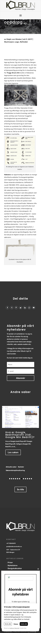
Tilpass (15, 624)
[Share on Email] (33, 307)
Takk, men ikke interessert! (20, 632)
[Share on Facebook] (7, 307)
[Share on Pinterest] (16, 307)
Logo (17, 42)
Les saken (13, 452)
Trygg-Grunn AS (13, 73)
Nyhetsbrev (12, 565)
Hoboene (7, 175)
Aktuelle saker (11, 467)
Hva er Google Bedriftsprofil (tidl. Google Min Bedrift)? (20, 435)
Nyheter (21, 467)
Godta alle (24, 624)
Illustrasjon (9, 42)
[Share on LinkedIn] (25, 307)
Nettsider (24, 42)
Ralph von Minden (14, 39)
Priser (10, 562)
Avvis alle (8, 624)
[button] (9, 478)
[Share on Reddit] (20, 307)
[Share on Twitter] (11, 307)
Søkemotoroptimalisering (15, 470)
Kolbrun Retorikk (14, 628)
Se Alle (20, 489)
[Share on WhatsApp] (29, 307)
